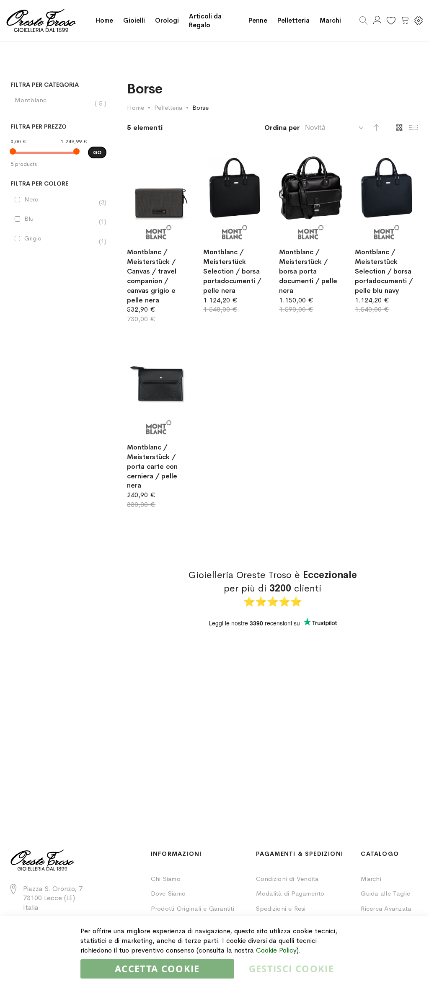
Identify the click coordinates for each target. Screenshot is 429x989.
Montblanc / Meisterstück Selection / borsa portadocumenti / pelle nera (232, 271)
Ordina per (282, 127)
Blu (33, 218)
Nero (35, 199)
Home (104, 20)
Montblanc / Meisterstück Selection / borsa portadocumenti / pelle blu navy (384, 271)
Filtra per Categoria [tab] (44, 85)
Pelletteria (168, 107)
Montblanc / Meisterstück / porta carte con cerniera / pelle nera (152, 466)
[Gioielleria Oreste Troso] (41, 20)
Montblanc (35, 100)
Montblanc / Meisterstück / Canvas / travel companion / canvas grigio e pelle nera (151, 276)
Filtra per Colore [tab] (39, 184)
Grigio (37, 238)
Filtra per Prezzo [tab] (38, 127)
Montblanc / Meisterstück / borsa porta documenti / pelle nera (308, 271)
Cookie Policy (276, 950)
